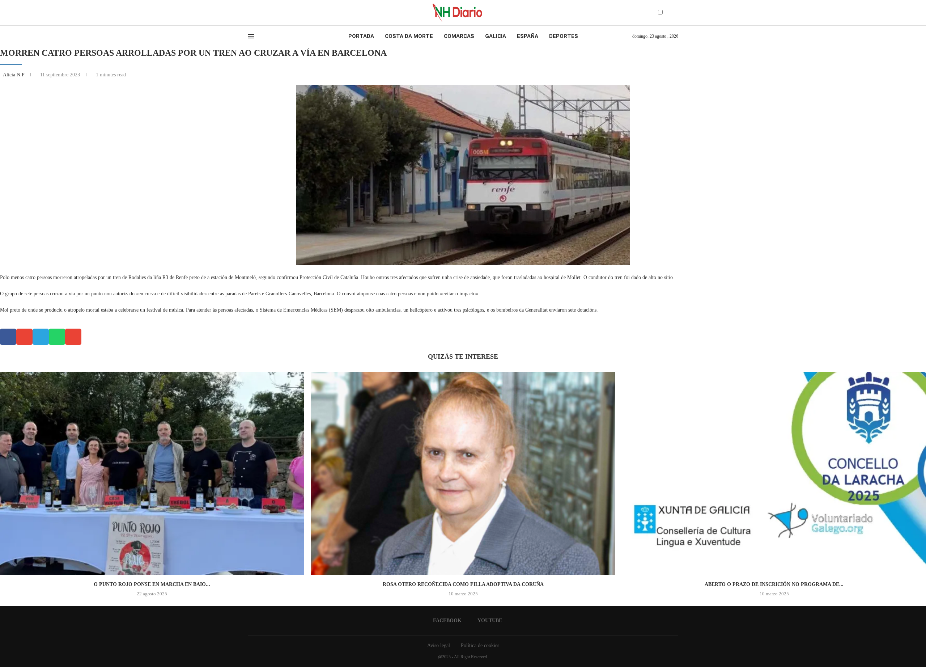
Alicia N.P (14, 74)
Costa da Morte (409, 36)
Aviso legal (438, 645)
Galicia (495, 36)
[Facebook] (250, 13)
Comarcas (459, 36)
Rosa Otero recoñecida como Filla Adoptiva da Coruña (463, 584)
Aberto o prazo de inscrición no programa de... (774, 584)
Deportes (563, 36)
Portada (361, 36)
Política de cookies (480, 645)
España (527, 36)
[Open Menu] (251, 36)
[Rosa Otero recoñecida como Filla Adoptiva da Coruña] (463, 473)
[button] (8, 337)
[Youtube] (256, 13)
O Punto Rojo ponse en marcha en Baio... (152, 584)
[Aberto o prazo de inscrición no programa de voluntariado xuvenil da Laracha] (774, 473)
